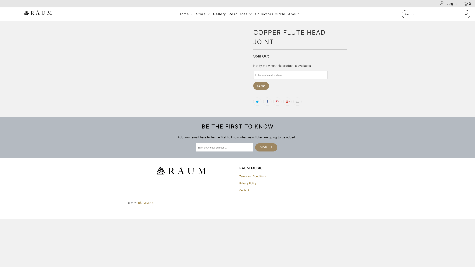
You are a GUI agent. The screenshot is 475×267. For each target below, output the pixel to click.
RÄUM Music (145, 203)
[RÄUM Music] (38, 13)
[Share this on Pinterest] (277, 102)
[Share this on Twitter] (257, 102)
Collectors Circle (270, 14)
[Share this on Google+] (287, 102)
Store (201, 14)
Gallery (219, 14)
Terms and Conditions (252, 176)
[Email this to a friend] (297, 102)
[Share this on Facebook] (267, 102)
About (293, 14)
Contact (244, 190)
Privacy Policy (247, 183)
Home (184, 14)
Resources (239, 14)
